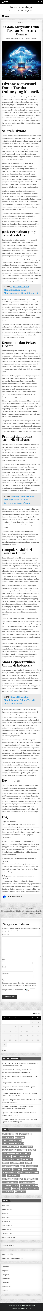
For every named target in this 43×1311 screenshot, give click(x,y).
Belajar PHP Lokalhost (12, 1140)
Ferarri (5, 1163)
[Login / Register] (38, 2)
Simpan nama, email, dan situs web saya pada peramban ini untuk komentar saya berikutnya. (20, 984)
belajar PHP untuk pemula (13, 1144)
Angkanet (5, 1271)
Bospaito (5, 1283)
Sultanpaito (6, 1287)
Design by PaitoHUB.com (21, 1309)
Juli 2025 (5, 1213)
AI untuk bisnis (26, 1134)
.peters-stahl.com (8, 1254)
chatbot (31, 1150)
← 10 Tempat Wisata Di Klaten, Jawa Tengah (17, 908)
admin (8, 38)
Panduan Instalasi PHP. (29, 1172)
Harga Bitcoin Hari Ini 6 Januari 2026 (16, 1083)
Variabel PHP (20, 1192)
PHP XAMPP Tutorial (11, 1185)
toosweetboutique (21, 7)
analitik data (8, 1137)
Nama (5, 960)
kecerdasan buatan (10, 1166)
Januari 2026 (7, 1209)
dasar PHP (7, 1156)
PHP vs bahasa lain (27, 1182)
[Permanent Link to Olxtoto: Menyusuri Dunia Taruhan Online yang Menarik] (21, 60)
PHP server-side (31, 1179)
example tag (27, 1160)
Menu (6, 2)
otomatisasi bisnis (10, 1172)
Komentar (6, 934)
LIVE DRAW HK (8, 1246)
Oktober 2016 (7, 1233)
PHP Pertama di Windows (13, 1179)
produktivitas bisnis (29, 1185)
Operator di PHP (29, 1169)
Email (4, 967)
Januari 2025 (7, 1229)
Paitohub (5, 1267)
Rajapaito (5, 1275)
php (4, 1176)
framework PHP (17, 1163)
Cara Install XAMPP (10, 1147)
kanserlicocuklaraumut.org (12, 1258)
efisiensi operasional (11, 1160)
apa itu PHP (19, 1137)
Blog (21, 23)
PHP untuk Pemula (10, 1182)
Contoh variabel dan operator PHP (17, 1153)
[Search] (41, 2)
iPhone (28, 1163)
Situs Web (6, 974)
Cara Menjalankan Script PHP (14, 1150)
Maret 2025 (6, 1221)
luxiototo (7, 1169)
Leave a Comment (32, 38)
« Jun (4, 1050)
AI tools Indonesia (10, 1134)
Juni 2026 (6, 1205)
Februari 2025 (7, 1225)
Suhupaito (6, 1279)
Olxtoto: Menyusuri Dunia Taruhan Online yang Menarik (21, 30)
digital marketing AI (21, 1156)
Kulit (22, 1166)
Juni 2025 (6, 1217)
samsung (6, 1189)
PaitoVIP (5, 1291)
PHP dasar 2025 (14, 1176)
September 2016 (8, 1237)
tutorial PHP (8, 1192)
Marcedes (17, 1169)
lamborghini (32, 1166)
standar (15, 1189)
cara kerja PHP (26, 1147)
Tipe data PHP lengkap (30, 1189)
